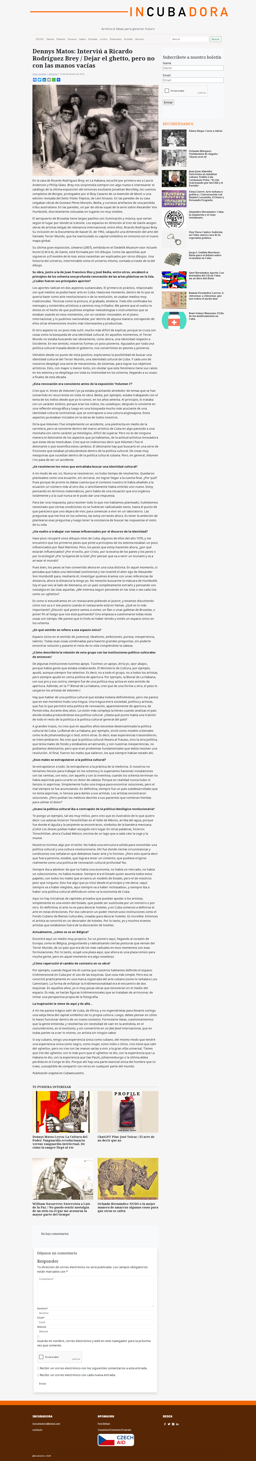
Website (41, 1326)
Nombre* (42, 1308)
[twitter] (169, 1424)
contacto (37, 1429)
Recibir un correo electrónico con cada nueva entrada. (78, 1375)
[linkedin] (177, 1424)
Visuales (72, 39)
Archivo (139, 39)
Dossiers (92, 39)
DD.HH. (40, 39)
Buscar (215, 39)
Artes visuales (39, 74)
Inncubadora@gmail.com (46, 1423)
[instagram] (173, 1424)
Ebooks (50, 39)
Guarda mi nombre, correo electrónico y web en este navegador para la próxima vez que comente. (94, 1343)
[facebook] (165, 1424)
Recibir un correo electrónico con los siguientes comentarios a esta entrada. (93, 1368)
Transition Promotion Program (114, 1429)
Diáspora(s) (116, 39)
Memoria (53, 74)
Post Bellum (104, 1423)
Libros (82, 39)
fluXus (103, 39)
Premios (60, 39)
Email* (41, 1317)
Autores (128, 39)
